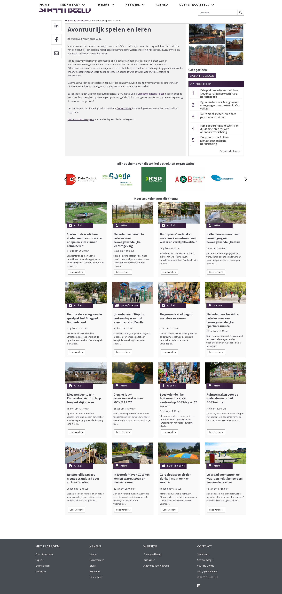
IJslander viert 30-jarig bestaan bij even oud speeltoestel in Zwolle (128, 318)
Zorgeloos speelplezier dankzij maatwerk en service (175, 478)
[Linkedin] (56, 25)
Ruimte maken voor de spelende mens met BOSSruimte (222, 398)
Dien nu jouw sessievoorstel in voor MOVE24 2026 (128, 398)
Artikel (78, 225)
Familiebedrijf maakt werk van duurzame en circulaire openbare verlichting (219, 129)
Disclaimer (149, 559)
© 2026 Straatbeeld (207, 577)
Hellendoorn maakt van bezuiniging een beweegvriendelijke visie (223, 238)
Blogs (93, 565)
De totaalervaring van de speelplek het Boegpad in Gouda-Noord (84, 318)
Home (44, 4)
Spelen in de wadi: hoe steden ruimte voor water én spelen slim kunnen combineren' (84, 240)
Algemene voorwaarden (156, 565)
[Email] (56, 53)
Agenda (162, 4)
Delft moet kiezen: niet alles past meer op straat (218, 115)
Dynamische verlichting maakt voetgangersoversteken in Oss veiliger (220, 105)
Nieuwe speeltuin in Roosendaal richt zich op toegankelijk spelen (84, 398)
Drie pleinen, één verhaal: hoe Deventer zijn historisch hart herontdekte (219, 94)
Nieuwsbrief (96, 577)
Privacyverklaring (152, 554)
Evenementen (97, 559)
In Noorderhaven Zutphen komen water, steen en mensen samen (131, 478)
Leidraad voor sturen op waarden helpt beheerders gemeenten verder (224, 478)
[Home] (65, 8)
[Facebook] (56, 39)
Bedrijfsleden (43, 565)
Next (245, 179)
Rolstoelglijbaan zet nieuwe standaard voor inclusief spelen (83, 478)
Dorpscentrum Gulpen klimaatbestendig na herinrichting (214, 141)
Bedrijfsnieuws (82, 20)
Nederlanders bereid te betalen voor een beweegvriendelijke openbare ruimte (222, 320)
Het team (41, 571)
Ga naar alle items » (229, 151)
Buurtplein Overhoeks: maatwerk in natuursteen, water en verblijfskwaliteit (178, 238)
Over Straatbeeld (45, 554)
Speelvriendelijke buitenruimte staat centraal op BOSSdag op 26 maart (178, 400)
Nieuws (218, 305)
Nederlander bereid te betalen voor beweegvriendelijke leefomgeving (128, 240)
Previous (66, 179)
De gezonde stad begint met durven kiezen (176, 316)
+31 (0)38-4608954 (207, 571)
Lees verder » (76, 271)
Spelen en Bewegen (202, 75)
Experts (40, 559)
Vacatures (95, 571)
